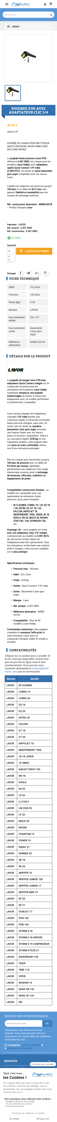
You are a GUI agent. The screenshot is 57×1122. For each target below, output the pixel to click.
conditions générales (31, 1045)
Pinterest (45, 273)
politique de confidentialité (19, 1048)
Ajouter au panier (34, 251)
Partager (20, 273)
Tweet (28, 273)
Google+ (37, 273)
